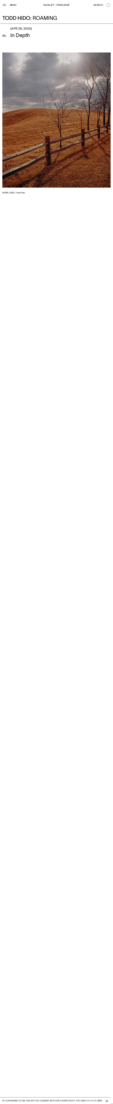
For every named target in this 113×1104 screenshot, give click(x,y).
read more (91, 1101)
